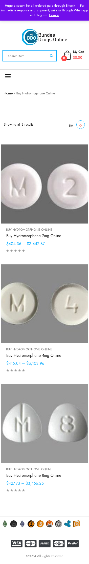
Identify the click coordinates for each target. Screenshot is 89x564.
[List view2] (71, 124)
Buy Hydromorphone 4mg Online (33, 355)
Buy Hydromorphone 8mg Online (33, 475)
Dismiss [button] (54, 15)
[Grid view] (80, 124)
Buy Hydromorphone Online (29, 229)
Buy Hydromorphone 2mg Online (33, 236)
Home (8, 93)
